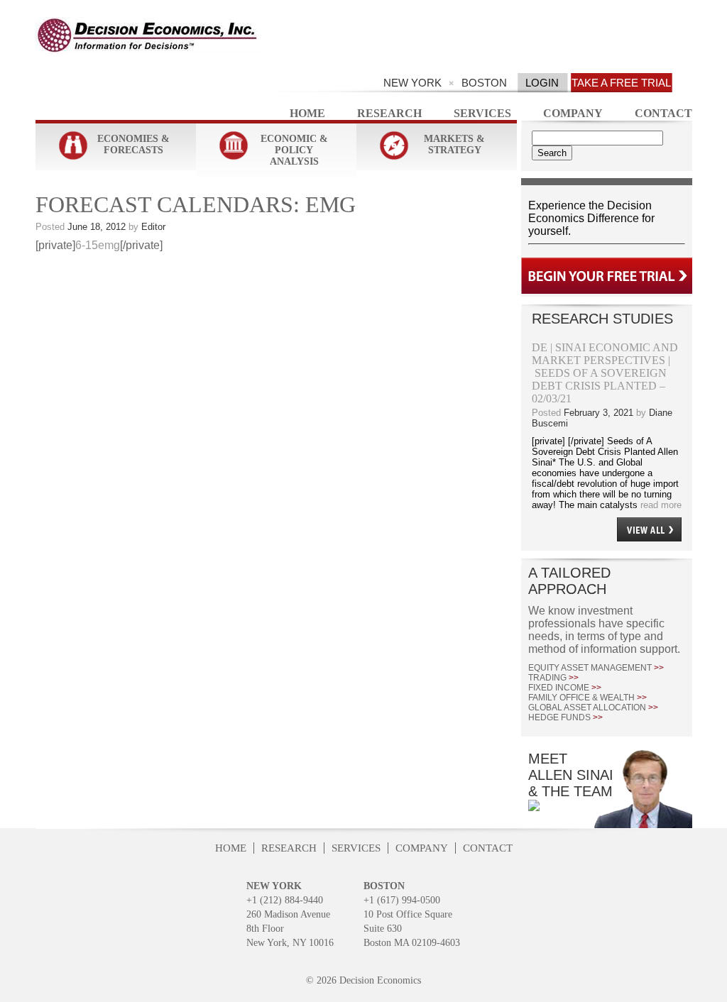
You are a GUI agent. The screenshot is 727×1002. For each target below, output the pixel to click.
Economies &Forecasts (133, 144)
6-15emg (97, 245)
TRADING (553, 678)
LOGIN (542, 83)
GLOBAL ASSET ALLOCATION (593, 707)
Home (307, 113)
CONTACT (488, 848)
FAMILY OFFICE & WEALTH (587, 698)
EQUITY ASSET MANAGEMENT (596, 668)
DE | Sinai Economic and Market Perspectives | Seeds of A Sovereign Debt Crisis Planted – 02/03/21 (605, 372)
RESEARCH (289, 848)
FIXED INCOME (564, 688)
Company (573, 113)
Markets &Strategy (454, 144)
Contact (663, 113)
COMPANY (421, 848)
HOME (230, 848)
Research (389, 113)
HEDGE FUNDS (565, 717)
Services (482, 113)
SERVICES (356, 848)
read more (660, 505)
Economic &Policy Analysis (294, 150)
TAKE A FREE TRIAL (621, 83)
